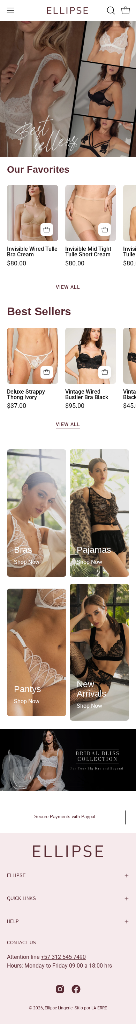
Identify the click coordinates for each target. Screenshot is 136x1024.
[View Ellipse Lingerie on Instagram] (60, 989)
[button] (110, 10)
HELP (13, 921)
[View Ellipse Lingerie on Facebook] (76, 989)
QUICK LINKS (21, 898)
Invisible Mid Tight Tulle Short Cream (88, 251)
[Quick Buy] (46, 229)
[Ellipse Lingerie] (68, 10)
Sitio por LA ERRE (91, 1008)
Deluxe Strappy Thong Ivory (26, 394)
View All (68, 287)
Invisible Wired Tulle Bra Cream (32, 251)
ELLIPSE (16, 875)
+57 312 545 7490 (63, 957)
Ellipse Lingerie (59, 1008)
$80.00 (16, 264)
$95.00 (74, 406)
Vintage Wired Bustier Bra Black (86, 394)
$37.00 (16, 406)
